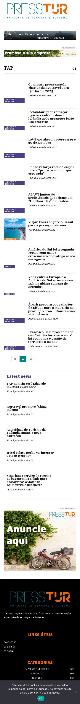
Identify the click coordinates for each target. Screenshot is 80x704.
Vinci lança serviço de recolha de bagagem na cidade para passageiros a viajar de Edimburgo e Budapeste (29, 480)
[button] (66, 26)
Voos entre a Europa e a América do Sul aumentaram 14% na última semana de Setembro (50, 282)
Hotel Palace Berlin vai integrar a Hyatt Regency (30, 454)
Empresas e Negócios (10, 100)
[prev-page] (7, 359)
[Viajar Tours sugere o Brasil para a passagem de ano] (14, 229)
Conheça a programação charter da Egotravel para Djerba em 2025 (48, 88)
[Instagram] (40, 624)
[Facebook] (33, 624)
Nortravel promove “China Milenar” (27, 408)
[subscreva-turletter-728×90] (40, 35)
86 (31, 358)
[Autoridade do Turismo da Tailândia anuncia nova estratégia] (64, 436)
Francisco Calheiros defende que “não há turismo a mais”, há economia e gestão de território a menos (51, 337)
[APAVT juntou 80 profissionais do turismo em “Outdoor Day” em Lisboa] (14, 202)
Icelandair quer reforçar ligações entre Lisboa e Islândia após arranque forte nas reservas (51, 117)
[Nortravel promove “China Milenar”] (64, 413)
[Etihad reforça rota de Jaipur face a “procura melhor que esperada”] (14, 174)
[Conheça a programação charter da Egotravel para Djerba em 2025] (14, 92)
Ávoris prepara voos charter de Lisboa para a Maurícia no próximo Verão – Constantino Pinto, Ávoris (51, 309)
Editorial (9, 651)
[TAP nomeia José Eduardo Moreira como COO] (64, 390)
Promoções (10, 239)
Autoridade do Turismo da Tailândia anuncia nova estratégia (26, 433)
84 (15, 358)
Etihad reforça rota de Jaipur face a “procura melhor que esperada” (51, 170)
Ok (41, 698)
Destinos (9, 294)
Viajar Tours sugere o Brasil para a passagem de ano (50, 223)
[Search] (74, 68)
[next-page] (39, 359)
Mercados (9, 266)
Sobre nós (10, 646)
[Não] (75, 692)
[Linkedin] (46, 624)
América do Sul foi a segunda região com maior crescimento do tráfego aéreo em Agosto (51, 254)
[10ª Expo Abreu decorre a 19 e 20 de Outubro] (14, 147)
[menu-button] (74, 26)
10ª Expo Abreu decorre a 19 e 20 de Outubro (52, 141)
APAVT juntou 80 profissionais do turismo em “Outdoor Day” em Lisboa (50, 198)
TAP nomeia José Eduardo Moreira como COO (26, 385)
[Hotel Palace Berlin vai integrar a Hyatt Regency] (64, 459)
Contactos (10, 642)
